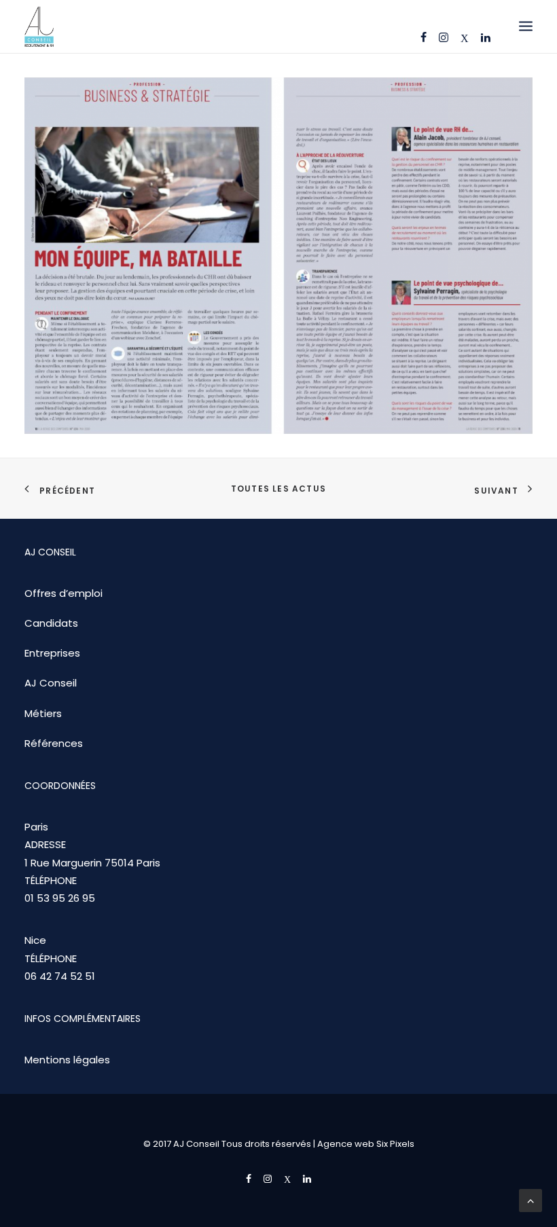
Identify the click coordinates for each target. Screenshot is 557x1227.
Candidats (51, 623)
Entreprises (52, 653)
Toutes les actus (278, 488)
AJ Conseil (50, 683)
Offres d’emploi (63, 593)
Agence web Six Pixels (365, 1143)
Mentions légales (67, 1059)
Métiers (43, 713)
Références (53, 743)
